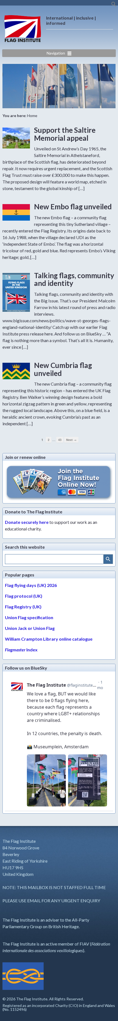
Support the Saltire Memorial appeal (64, 134)
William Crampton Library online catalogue (48, 638)
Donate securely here (27, 522)
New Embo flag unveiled (73, 206)
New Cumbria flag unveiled (63, 369)
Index (21, 649)
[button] (114, 5)
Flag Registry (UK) (23, 606)
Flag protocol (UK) (23, 595)
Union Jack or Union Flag (30, 628)
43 (59, 440)
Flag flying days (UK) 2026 (31, 585)
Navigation (56, 53)
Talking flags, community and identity (74, 279)
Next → (71, 440)
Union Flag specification (29, 617)
